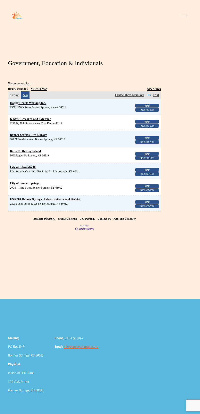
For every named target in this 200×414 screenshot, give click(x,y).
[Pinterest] (79, 354)
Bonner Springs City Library (28, 134)
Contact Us (104, 218)
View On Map (39, 88)
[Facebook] (64, 354)
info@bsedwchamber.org (81, 347)
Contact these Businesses (129, 95)
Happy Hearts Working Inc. (28, 102)
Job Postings (87, 218)
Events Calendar (67, 218)
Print (156, 95)
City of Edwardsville (23, 167)
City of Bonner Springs (24, 183)
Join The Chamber (124, 218)
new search (154, 88)
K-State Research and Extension (30, 118)
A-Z (25, 95)
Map (147, 106)
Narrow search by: (19, 83)
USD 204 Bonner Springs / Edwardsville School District (45, 199)
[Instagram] (71, 354)
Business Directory (44, 218)
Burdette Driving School (25, 151)
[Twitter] (56, 354)
